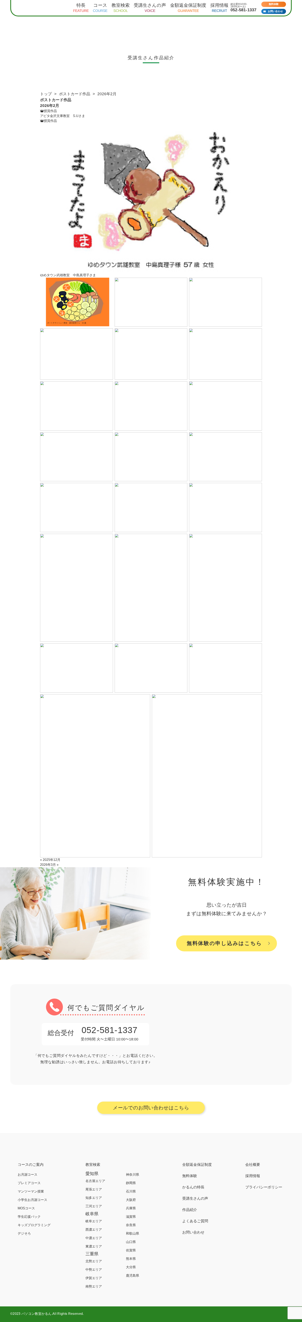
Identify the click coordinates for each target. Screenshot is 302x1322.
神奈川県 (132, 1174)
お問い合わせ (275, 11)
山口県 (131, 1242)
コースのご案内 (31, 1165)
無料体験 (274, 4)
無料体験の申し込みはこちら (224, 943)
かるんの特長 (193, 1187)
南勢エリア (93, 1286)
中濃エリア (93, 1238)
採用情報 (252, 1176)
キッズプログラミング (34, 1225)
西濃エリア (93, 1229)
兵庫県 (131, 1208)
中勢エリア (93, 1269)
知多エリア (93, 1197)
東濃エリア (93, 1246)
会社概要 (252, 1165)
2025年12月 (51, 859)
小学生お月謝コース (32, 1200)
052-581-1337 (243, 10)
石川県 (131, 1191)
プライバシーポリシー (263, 1187)
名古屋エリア (95, 1181)
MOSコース (26, 1208)
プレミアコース (29, 1183)
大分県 (131, 1267)
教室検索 (92, 1165)
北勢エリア (93, 1261)
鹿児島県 (132, 1275)
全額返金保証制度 (197, 1165)
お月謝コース (27, 1174)
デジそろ (24, 1233)
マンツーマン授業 (31, 1191)
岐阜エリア (93, 1221)
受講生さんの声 (195, 1198)
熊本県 (131, 1258)
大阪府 (131, 1200)
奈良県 (131, 1225)
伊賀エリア (93, 1278)
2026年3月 (48, 864)
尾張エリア (93, 1189)
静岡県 (131, 1183)
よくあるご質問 (195, 1221)
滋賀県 (131, 1216)
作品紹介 (189, 1210)
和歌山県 (132, 1233)
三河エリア (93, 1206)
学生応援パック (29, 1216)
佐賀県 (131, 1250)
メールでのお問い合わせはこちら (151, 1107)
